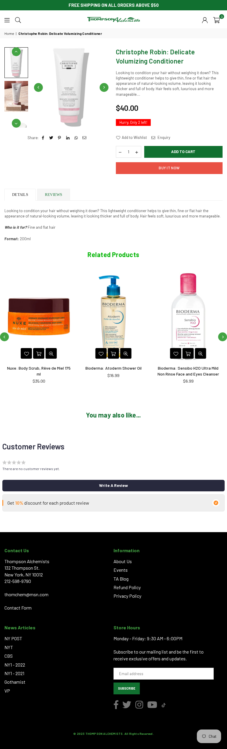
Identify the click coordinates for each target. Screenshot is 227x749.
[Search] (18, 19)
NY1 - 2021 (14, 673)
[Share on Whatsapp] (76, 137)
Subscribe (126, 688)
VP (7, 690)
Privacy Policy (127, 596)
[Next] (104, 87)
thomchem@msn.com (26, 594)
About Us (123, 561)
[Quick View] (51, 353)
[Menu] (7, 19)
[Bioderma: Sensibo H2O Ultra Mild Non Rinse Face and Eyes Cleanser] (188, 316)
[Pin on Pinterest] (59, 137)
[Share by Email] (84, 137)
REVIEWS (53, 194)
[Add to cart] (38, 353)
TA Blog (121, 578)
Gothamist (14, 682)
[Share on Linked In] (68, 137)
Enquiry (163, 137)
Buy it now (169, 167)
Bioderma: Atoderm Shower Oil (113, 368)
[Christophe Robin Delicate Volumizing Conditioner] (16, 62)
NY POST (13, 638)
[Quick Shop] (188, 353)
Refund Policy (127, 587)
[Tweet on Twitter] (51, 137)
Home (9, 33)
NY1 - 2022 (14, 664)
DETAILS (20, 194)
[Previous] (38, 87)
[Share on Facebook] (43, 137)
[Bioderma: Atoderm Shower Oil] (114, 316)
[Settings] (204, 19)
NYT (8, 647)
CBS (8, 656)
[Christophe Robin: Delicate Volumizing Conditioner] (16, 96)
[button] (216, 19)
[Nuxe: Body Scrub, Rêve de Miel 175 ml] (39, 316)
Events (121, 570)
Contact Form (18, 607)
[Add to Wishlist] (26, 353)
